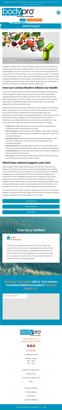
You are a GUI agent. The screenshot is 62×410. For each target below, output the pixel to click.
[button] (58, 12)
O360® (41, 407)
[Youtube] (31, 346)
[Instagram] (34, 346)
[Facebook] (28, 346)
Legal (44, 407)
